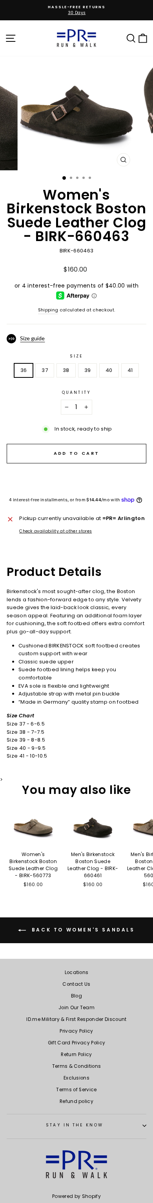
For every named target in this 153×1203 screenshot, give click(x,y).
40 (109, 370)
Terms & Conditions (76, 1066)
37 (45, 370)
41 (130, 370)
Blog (76, 996)
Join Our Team (76, 1008)
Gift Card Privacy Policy (77, 1043)
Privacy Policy (76, 1031)
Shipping (48, 310)
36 (23, 370)
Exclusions (76, 1078)
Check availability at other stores (55, 531)
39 (87, 370)
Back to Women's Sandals (82, 929)
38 (66, 370)
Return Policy (76, 1054)
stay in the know (74, 1125)
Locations (77, 972)
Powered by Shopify (76, 1196)
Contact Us (76, 984)
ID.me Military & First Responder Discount (76, 1019)
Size (76, 356)
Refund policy (76, 1101)
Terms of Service (76, 1090)
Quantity (76, 392)
